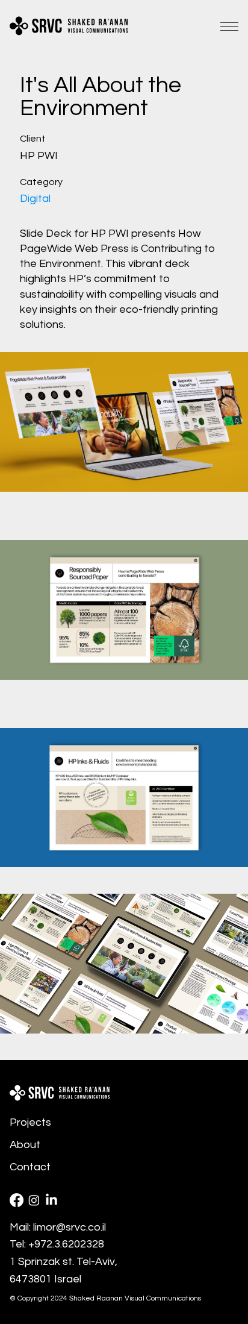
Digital (35, 198)
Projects (30, 1122)
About (25, 1144)
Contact (30, 1167)
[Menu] (229, 26)
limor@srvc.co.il (69, 1227)
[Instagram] (34, 1200)
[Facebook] (16, 1200)
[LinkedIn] (51, 1200)
